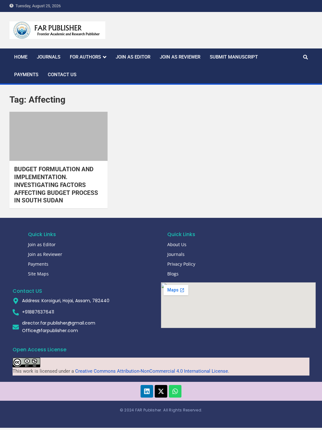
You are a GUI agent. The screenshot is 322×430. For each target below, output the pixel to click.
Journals (176, 254)
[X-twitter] (161, 391)
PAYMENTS (26, 74)
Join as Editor (42, 244)
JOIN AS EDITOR (133, 57)
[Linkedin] (147, 391)
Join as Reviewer (45, 254)
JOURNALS (48, 57)
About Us (176, 244)
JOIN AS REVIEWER (180, 57)
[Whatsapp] (175, 391)
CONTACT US (62, 74)
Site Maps (38, 274)
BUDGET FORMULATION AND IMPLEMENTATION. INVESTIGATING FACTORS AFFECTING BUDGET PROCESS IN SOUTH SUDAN (56, 185)
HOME (20, 57)
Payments (38, 264)
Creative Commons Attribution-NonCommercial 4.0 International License (151, 371)
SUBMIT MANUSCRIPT (234, 57)
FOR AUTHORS (85, 57)
